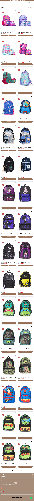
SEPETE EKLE (9, 35)
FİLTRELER (2, 7)
